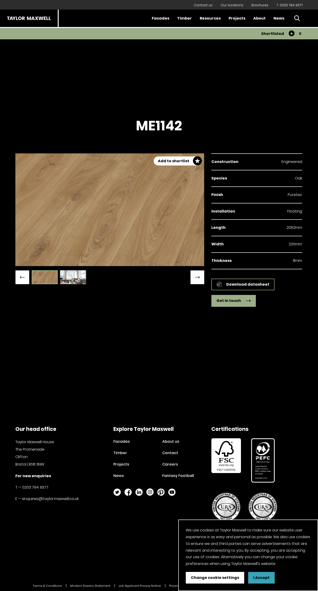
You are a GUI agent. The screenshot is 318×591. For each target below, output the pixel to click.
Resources (210, 18)
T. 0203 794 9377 (290, 5)
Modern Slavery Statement (90, 586)
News (279, 18)
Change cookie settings (215, 577)
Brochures (259, 5)
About (259, 18)
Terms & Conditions (47, 586)
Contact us (203, 5)
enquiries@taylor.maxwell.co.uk (50, 498)
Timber (184, 18)
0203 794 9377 (35, 487)
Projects (237, 18)
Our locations (232, 5)
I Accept (261, 577)
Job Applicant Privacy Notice (139, 586)
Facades (160, 18)
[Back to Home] (29, 18)
